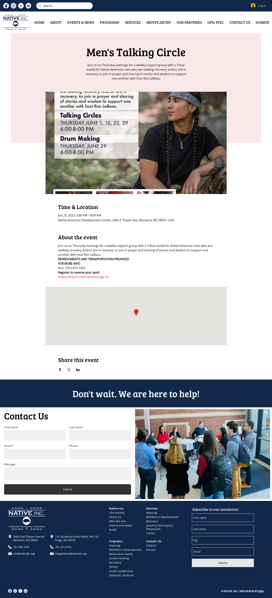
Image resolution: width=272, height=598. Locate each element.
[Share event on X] (69, 369)
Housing (151, 512)
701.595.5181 (21, 547)
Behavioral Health (121, 554)
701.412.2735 (63, 547)
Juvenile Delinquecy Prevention (159, 527)
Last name (76, 427)
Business (152, 521)
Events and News (120, 525)
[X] (21, 6)
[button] (56, 22)
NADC (113, 529)
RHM (261, 591)
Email (7, 445)
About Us (115, 517)
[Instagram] (13, 6)
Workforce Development (162, 517)
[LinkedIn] (28, 6)
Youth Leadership (121, 571)
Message (9, 464)
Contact (151, 545)
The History (117, 512)
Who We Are (117, 521)
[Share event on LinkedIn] (78, 369)
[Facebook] (6, 6)
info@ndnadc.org (24, 553)
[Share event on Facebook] (60, 369)
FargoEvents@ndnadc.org (71, 553)
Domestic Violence (121, 575)
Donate (151, 549)
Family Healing (119, 558)
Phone (74, 445)
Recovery (115, 562)
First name (11, 427)
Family (113, 567)
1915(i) (150, 533)
